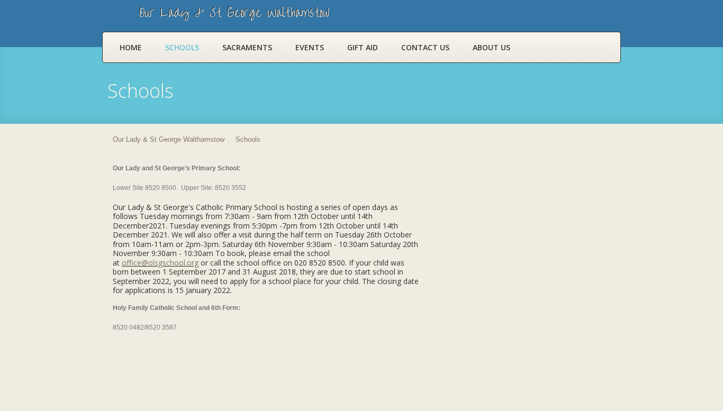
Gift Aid (362, 47)
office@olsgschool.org (160, 263)
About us (491, 47)
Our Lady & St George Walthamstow (168, 139)
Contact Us (425, 47)
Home (131, 47)
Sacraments (247, 47)
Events (309, 47)
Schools (182, 47)
